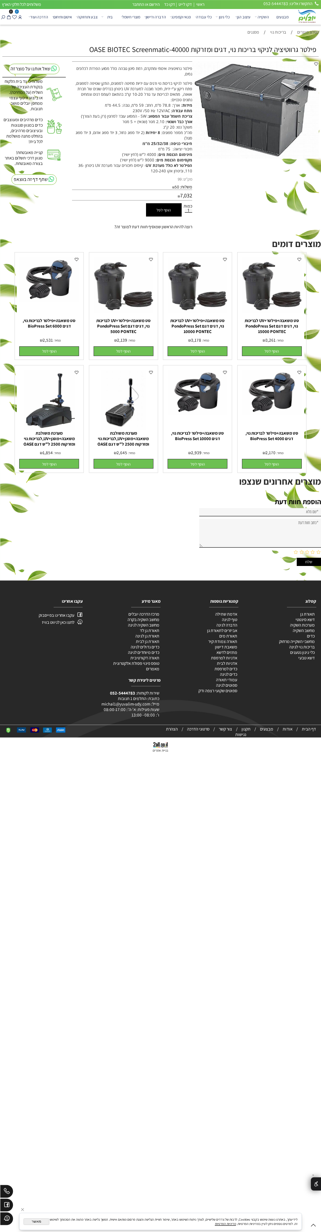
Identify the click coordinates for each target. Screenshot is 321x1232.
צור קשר (225, 729)
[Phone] (7, 1192)
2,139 (122, 340)
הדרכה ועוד (39, 17)
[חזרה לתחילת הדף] (313, 1226)
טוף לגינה (229, 619)
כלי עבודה (204, 17)
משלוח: (186, 187)
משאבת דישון (225, 647)
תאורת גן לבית (147, 641)
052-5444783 (122, 693)
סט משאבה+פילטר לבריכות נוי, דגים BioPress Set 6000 (49, 323)
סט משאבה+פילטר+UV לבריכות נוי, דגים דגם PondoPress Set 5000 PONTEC (123, 326)
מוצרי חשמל (131, 17)
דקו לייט (185, 4)
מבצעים (282, 17)
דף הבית (309, 729)
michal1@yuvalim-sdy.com (125, 704)
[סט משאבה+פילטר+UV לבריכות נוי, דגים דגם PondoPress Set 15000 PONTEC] (272, 312)
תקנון (246, 729)
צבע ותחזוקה (87, 17)
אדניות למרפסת (223, 658)
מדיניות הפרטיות (225, 1223)
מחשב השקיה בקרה (143, 619)
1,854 (48, 452)
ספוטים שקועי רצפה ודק (217, 690)
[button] (272, 351)
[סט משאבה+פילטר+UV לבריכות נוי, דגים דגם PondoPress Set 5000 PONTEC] (123, 312)
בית (110, 17)
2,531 (48, 340)
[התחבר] (20, 17)
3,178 (196, 340)
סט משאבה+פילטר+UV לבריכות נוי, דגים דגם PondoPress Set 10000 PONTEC (197, 326)
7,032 (186, 195)
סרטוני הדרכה (198, 729)
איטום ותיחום (62, 17)
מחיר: (279, 340)
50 (177, 187)
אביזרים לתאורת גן (222, 630)
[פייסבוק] (7, 1206)
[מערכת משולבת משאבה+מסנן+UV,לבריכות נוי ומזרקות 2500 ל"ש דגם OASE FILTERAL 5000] (49, 429)
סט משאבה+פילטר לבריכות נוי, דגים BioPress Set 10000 (197, 435)
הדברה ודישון (156, 17)
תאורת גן (307, 614)
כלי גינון (224, 17)
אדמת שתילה (226, 614)
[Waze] (7, 1220)
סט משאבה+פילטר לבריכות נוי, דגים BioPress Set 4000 (271, 435)
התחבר (138, 4)
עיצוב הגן (244, 17)
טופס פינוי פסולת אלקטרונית (136, 663)
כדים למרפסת (225, 669)
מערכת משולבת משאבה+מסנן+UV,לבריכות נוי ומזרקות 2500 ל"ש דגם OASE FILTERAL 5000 (49, 441)
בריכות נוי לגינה (302, 647)
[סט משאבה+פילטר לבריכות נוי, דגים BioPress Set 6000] (49, 300)
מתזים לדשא (226, 652)
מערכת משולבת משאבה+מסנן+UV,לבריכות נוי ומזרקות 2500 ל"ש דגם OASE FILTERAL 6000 (123, 441)
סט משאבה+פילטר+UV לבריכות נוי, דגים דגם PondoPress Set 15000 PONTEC (272, 326)
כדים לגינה (228, 674)
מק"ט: (187, 179)
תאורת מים (228, 636)
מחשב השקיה (304, 630)
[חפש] (3, 17)
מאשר (36, 1221)
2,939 (196, 452)
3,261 (270, 340)
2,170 (270, 452)
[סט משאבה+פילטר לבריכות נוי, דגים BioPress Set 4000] (272, 413)
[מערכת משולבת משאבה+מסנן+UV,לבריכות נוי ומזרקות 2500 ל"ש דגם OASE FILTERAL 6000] (123, 429)
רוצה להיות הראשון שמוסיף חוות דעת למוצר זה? (153, 226)
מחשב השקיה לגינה (143, 625)
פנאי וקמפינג (181, 17)
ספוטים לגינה (226, 685)
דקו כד (169, 4)
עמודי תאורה (226, 679)
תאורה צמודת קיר (222, 641)
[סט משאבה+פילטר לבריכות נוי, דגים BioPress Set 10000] (197, 413)
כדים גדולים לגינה (145, 647)
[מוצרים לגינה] (306, 16)
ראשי (199, 4)
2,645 (122, 452)
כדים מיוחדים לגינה (143, 652)
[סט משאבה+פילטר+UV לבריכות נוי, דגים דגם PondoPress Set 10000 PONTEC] (197, 312)
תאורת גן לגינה (147, 636)
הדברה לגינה (226, 625)
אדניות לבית (226, 663)
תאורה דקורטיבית (144, 658)
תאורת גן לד (149, 630)
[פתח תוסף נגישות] (316, 1184)
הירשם (154, 4)
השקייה (263, 17)
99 (180, 179)
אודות (287, 729)
